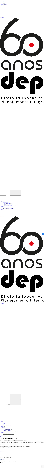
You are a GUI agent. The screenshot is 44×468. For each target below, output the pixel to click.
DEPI (2, 421)
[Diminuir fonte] (15, 11)
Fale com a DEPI (3, 5)
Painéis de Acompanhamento (6, 207)
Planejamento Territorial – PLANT (8, 205)
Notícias (2, 209)
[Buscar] (5, 393)
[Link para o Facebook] (5, 200)
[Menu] (5, 215)
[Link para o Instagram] (15, 200)
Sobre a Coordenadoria (6, 428)
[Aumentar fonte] (5, 11)
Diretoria (4, 3)
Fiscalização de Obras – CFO (7, 204)
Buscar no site (8, 404)
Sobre (3, 1)
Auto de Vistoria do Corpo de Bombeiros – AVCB (8, 208)
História (3, 422)
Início (0, 436)
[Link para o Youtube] (26, 200)
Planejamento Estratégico (4, 4)
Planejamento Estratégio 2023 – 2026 (7, 425)
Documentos (2, 206)
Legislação (4, 2)
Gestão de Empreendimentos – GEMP (8, 203)
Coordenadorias (3, 201)
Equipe (3, 424)
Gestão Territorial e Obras (5, 202)
